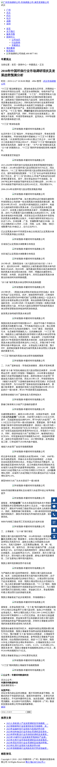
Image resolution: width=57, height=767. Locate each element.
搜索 (29, 712)
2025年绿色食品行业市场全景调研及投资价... (27, 732)
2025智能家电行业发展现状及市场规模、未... (27, 726)
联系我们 (10, 51)
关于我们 (10, 31)
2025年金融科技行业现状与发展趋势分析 (25, 729)
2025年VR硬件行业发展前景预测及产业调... (26, 737)
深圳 (8, 24)
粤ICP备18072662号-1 (35, 762)
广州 (8, 10)
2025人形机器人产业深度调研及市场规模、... (27, 723)
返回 (3, 707)
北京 (8, 13)
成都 (8, 21)
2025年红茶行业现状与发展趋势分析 (23, 745)
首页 (8, 29)
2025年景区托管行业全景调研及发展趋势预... (27, 743)
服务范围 (10, 34)
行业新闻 (16, 42)
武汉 (8, 15)
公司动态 (16, 40)
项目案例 (10, 48)
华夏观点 (16, 45)
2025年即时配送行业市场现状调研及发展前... (27, 734)
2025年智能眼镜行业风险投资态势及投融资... (27, 748)
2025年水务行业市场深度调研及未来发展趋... (27, 740)
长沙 (8, 18)
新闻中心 (10, 37)
